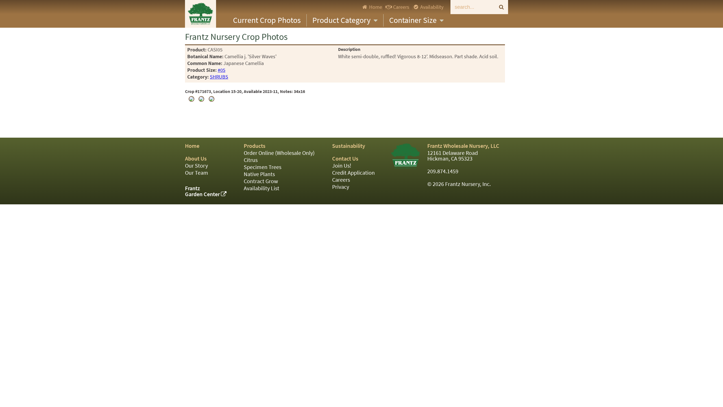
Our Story (196, 166)
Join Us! (341, 166)
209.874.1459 (442, 171)
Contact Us (345, 159)
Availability (431, 7)
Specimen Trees (262, 167)
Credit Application (353, 173)
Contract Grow (261, 181)
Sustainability (348, 146)
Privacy (340, 187)
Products (254, 146)
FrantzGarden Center (203, 191)
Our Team (196, 173)
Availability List (261, 188)
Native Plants (259, 174)
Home (375, 7)
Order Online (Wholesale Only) (279, 153)
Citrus (251, 160)
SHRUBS (219, 76)
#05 (221, 70)
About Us (196, 159)
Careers (400, 7)
